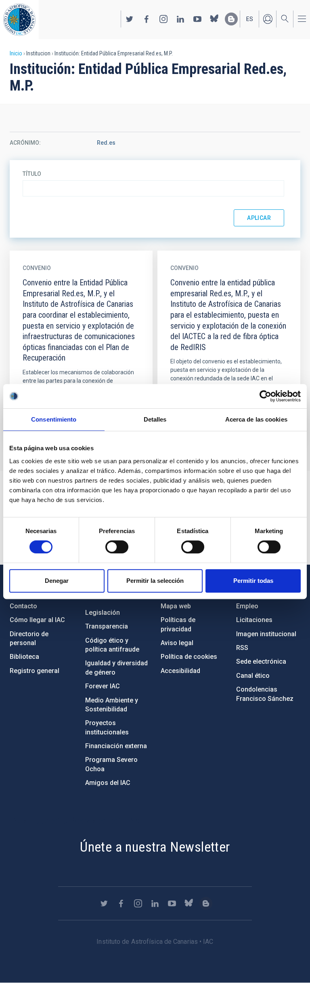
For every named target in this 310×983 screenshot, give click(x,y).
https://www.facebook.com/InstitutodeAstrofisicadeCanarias (146, 19)
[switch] (116, 546)
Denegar (57, 580)
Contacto (23, 606)
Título (32, 174)
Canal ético (253, 675)
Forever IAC (102, 686)
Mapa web (176, 606)
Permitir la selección (155, 580)
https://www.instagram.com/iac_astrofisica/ (163, 19)
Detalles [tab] (155, 419)
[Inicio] (19, 19)
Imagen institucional (266, 634)
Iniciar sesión (267, 19)
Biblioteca (24, 656)
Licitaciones (254, 620)
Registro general (34, 671)
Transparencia (106, 626)
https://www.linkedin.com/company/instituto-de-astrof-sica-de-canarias (180, 19)
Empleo (247, 606)
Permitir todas (253, 580)
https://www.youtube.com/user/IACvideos (197, 19)
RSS (242, 648)
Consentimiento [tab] (53, 419)
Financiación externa (116, 746)
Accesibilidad (180, 671)
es (249, 19)
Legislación (102, 612)
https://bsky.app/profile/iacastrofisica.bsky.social (214, 19)
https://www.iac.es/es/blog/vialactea (231, 19)
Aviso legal (177, 643)
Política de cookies (189, 656)
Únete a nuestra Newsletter (155, 847)
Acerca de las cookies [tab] (256, 419)
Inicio (16, 53)
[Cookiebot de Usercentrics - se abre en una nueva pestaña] (265, 396)
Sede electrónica (261, 661)
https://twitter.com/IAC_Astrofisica (129, 19)
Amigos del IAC (107, 783)
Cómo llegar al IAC (37, 620)
